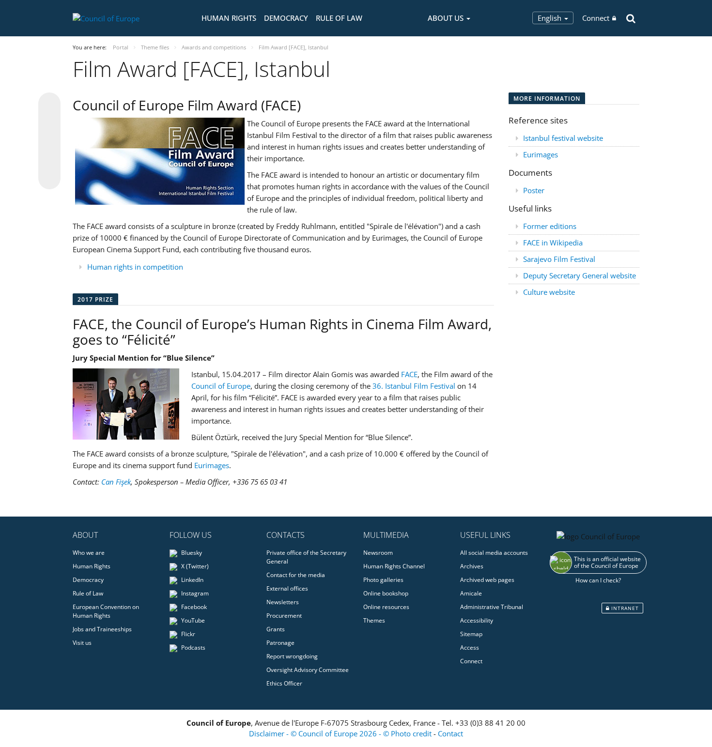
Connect (595, 18)
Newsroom (378, 553)
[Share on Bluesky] (49, 104)
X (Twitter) (194, 566)
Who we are (89, 553)
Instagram (194, 593)
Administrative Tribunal (491, 607)
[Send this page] (49, 178)
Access (469, 647)
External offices (287, 588)
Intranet (624, 608)
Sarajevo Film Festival (559, 259)
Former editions (549, 226)
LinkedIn (191, 580)
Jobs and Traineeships (102, 629)
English (550, 18)
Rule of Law (339, 18)
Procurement (284, 615)
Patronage (280, 643)
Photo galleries (383, 580)
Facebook (193, 607)
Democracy (286, 18)
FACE (409, 374)
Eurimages (211, 465)
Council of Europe (220, 386)
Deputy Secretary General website (579, 275)
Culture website (549, 292)
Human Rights (228, 18)
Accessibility (476, 620)
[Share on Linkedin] (49, 159)
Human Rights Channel (394, 566)
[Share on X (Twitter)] (49, 123)
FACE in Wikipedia (553, 242)
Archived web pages (487, 580)
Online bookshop (385, 593)
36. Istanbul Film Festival (413, 386)
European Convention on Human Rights (106, 611)
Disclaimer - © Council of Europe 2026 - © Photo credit (341, 733)
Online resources (386, 607)
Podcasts (192, 647)
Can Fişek (116, 482)
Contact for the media (295, 575)
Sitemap (471, 634)
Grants (275, 629)
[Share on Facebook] (49, 141)
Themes (374, 620)
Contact (450, 733)
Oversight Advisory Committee (307, 670)
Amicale (471, 593)
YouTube (192, 620)
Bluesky (191, 553)
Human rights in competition (135, 267)
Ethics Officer (284, 683)
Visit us (82, 643)
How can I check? (598, 580)
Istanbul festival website (563, 138)
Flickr (187, 634)
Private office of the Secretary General (306, 557)
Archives (471, 566)
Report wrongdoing (292, 656)
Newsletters (282, 602)
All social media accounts (494, 553)
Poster (533, 190)
